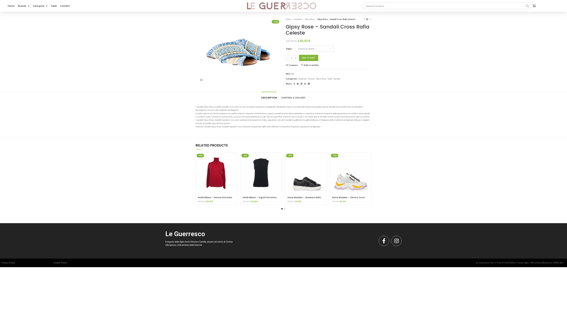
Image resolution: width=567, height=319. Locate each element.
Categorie (38, 5)
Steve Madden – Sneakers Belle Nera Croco (304, 199)
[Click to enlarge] (201, 80)
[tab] (269, 96)
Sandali (336, 78)
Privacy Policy (8, 262)
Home (11, 5)
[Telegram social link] (309, 84)
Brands (22, 5)
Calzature (298, 19)
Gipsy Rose (310, 19)
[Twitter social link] (298, 84)
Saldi (54, 5)
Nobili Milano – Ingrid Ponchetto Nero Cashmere (260, 199)
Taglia (289, 48)
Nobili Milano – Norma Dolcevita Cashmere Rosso (215, 199)
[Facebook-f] (384, 241)
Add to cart (308, 58)
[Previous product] (364, 19)
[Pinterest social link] (301, 84)
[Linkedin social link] (305, 84)
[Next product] (370, 19)
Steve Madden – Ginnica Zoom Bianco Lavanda (348, 199)
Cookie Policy (60, 262)
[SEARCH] (527, 6)
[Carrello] (534, 5)
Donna (311, 78)
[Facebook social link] (294, 84)
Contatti (65, 5)
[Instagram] (396, 241)
